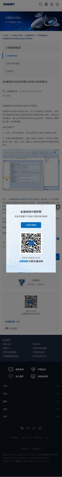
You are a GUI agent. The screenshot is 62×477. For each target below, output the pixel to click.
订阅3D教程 (31, 225)
